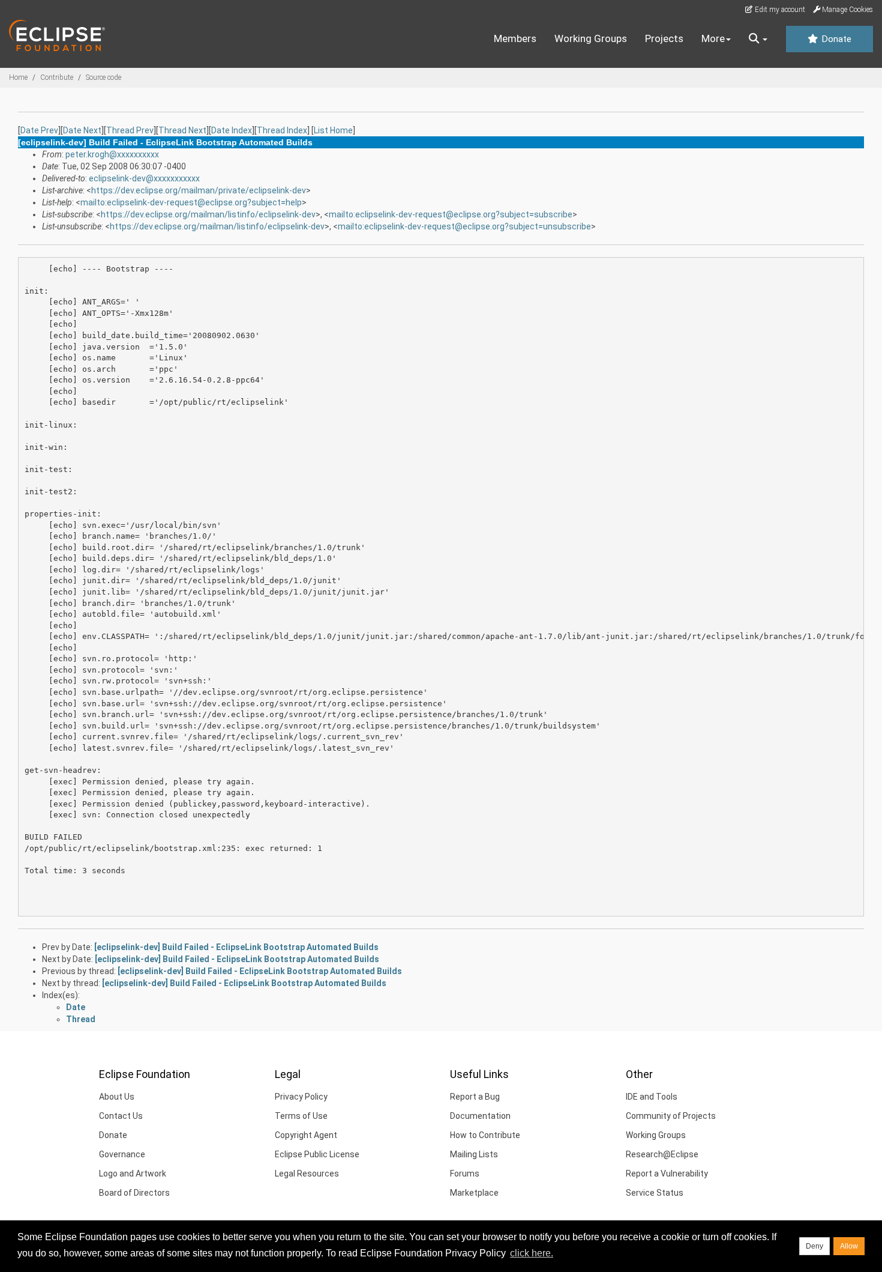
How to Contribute (485, 1135)
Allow (849, 1246)
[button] (758, 39)
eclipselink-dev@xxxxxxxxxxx (144, 178)
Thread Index (282, 130)
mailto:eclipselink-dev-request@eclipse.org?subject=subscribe (450, 214)
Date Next (82, 130)
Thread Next (182, 130)
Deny (814, 1246)
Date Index (231, 130)
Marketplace (474, 1193)
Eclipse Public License (317, 1154)
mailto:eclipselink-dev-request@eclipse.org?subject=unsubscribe (464, 226)
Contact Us (121, 1116)
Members (515, 38)
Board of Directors (134, 1193)
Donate (835, 39)
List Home (333, 130)
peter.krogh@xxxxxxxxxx (112, 154)
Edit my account (779, 9)
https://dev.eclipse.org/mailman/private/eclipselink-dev (198, 190)
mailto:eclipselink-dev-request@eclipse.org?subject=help (191, 202)
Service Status (654, 1193)
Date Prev (39, 130)
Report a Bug (475, 1096)
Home (18, 77)
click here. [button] (531, 1253)
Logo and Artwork (132, 1173)
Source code (103, 77)
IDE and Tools (651, 1096)
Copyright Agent (306, 1135)
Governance (122, 1154)
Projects (664, 38)
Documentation (480, 1116)
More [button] (713, 38)
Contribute (56, 77)
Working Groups (590, 38)
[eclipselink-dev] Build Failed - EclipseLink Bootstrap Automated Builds (236, 947)
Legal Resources (307, 1173)
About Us (116, 1096)
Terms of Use (301, 1116)
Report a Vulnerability (667, 1173)
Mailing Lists (474, 1154)
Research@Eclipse (662, 1154)
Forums (464, 1173)
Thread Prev (130, 130)
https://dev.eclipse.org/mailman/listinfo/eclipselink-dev (208, 214)
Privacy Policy (301, 1096)
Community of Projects (671, 1116)
